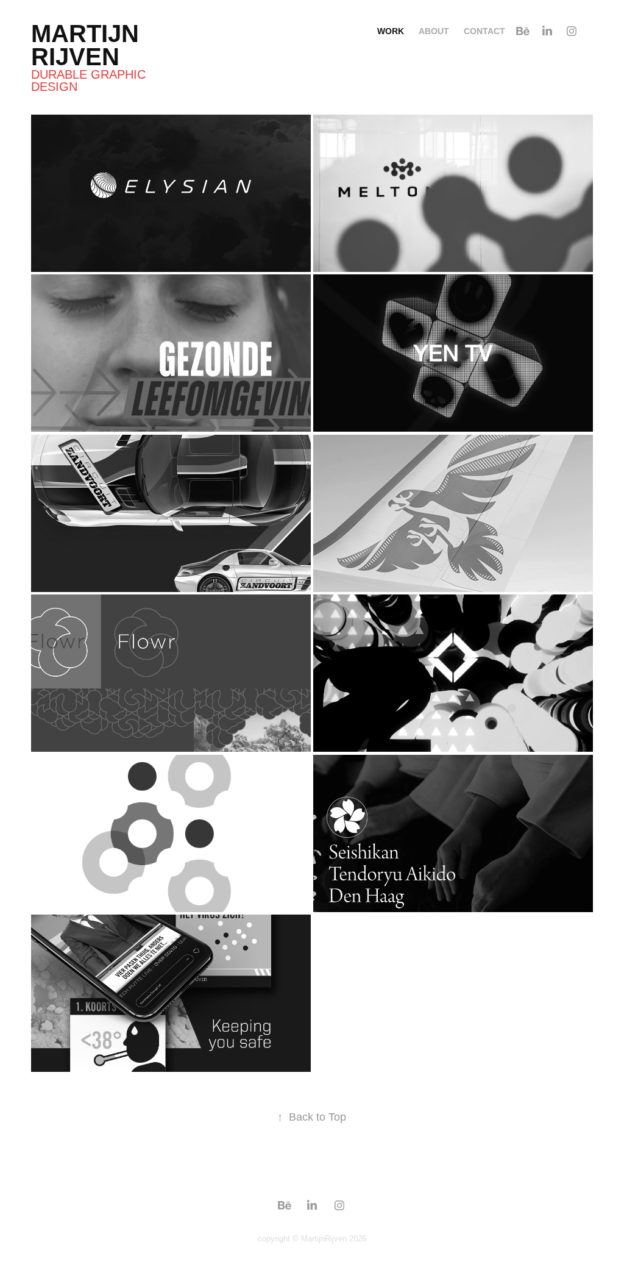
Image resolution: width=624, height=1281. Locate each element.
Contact (484, 31)
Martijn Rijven (88, 45)
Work (390, 31)
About (434, 31)
